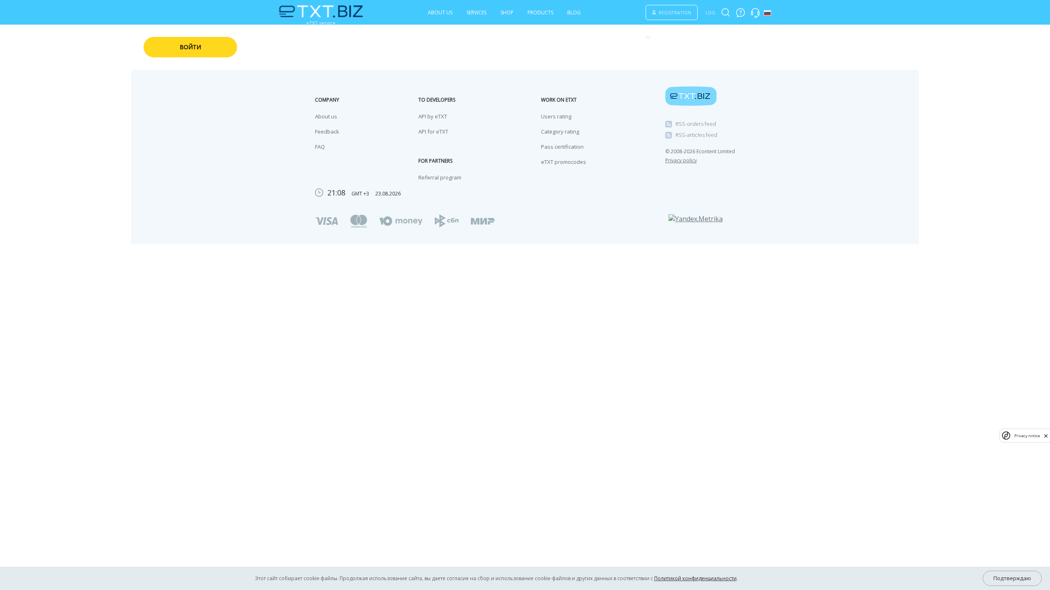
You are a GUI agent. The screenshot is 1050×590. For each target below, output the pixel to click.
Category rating (560, 131)
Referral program (439, 177)
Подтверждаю (1012, 578)
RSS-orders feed (696, 123)
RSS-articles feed (696, 134)
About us (440, 12)
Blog (574, 12)
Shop (507, 12)
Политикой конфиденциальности (695, 578)
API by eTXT (432, 116)
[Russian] (767, 13)
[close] (1046, 436)
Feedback (327, 131)
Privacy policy (681, 160)
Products (540, 12)
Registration (675, 12)
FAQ (320, 146)
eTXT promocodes (563, 162)
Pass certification (562, 146)
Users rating (556, 116)
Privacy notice (1027, 435)
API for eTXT (433, 131)
